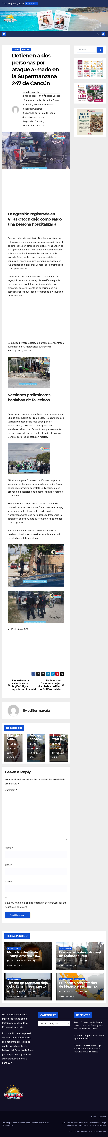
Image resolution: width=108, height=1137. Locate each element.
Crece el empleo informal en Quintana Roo (80, 954)
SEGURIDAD (79, 979)
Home (93, 1117)
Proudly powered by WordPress (16, 1123)
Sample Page (100, 1131)
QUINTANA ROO (65, 948)
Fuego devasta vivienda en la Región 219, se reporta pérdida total (24, 685)
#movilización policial (33, 117)
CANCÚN (16, 49)
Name (9, 847)
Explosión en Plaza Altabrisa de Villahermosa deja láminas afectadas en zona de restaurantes (84, 1124)
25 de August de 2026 (21, 961)
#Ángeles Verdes (51, 95)
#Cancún (27, 104)
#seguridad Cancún (32, 121)
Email (9, 864)
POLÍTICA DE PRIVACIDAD (80, 1131)
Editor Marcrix (11, 755)
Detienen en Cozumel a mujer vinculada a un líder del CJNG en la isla (49, 685)
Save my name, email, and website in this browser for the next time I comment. (35, 904)
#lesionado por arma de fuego (38, 113)
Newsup (42, 1123)
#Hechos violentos (44, 104)
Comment (11, 790)
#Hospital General (32, 108)
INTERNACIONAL (14, 948)
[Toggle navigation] (51, 34)
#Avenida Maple (32, 100)
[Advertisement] (36, 191)
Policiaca (26, 49)
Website (9, 881)
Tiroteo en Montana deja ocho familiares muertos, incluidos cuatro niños (27, 986)
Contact (102, 1117)
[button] (98, 33)
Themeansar (7, 1125)
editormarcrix (32, 92)
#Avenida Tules (50, 100)
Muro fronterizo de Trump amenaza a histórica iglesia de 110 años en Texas (88, 1025)
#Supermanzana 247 (33, 125)
